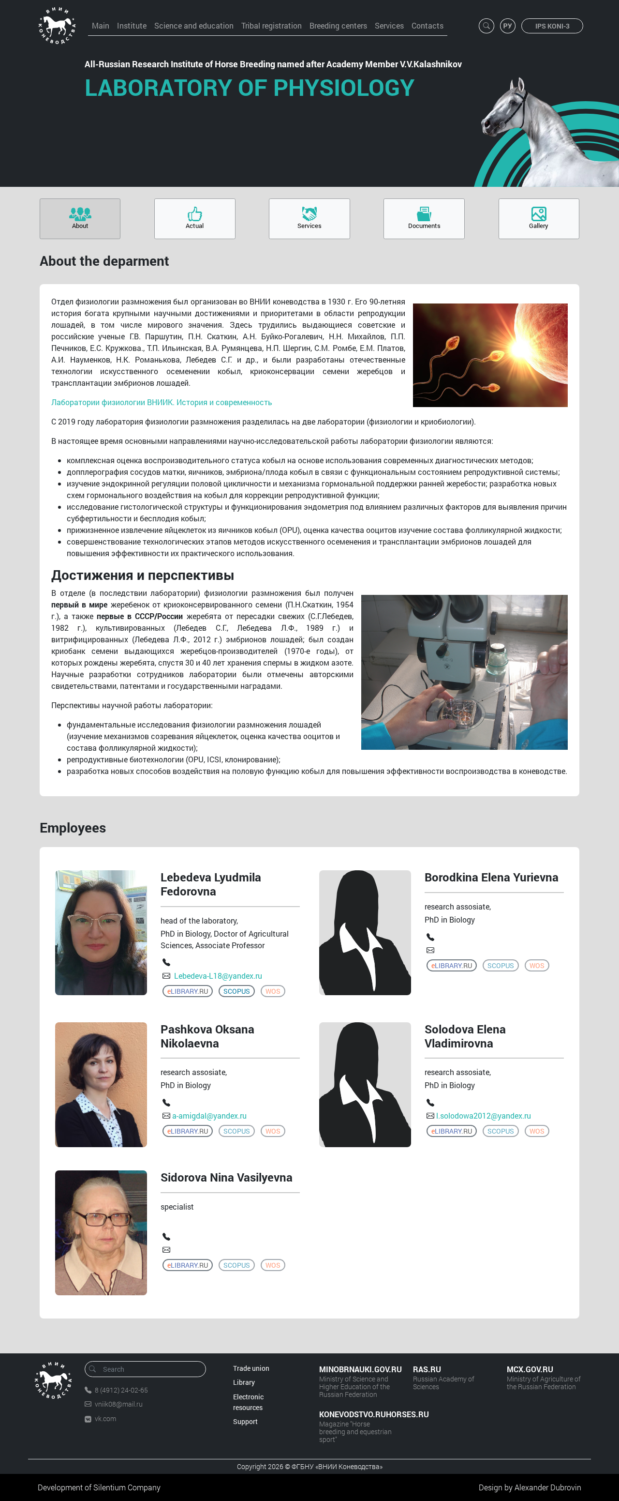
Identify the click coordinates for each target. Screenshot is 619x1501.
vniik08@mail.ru (119, 1404)
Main (100, 25)
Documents (424, 225)
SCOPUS (236, 991)
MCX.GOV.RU (530, 1369)
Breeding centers (338, 25)
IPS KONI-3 (552, 25)
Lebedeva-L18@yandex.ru (217, 975)
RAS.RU (427, 1369)
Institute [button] (132, 25)
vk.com (105, 1418)
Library (244, 1382)
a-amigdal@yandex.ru (209, 1115)
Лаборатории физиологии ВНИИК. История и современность (161, 402)
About (80, 225)
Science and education (194, 25)
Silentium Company (127, 1487)
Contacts (427, 25)
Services (389, 25)
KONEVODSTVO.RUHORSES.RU (356, 1414)
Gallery (538, 225)
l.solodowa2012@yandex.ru (483, 1115)
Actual (195, 225)
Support (245, 1421)
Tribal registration (271, 25)
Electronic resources (248, 1402)
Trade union (251, 1368)
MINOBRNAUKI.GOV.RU (356, 1369)
